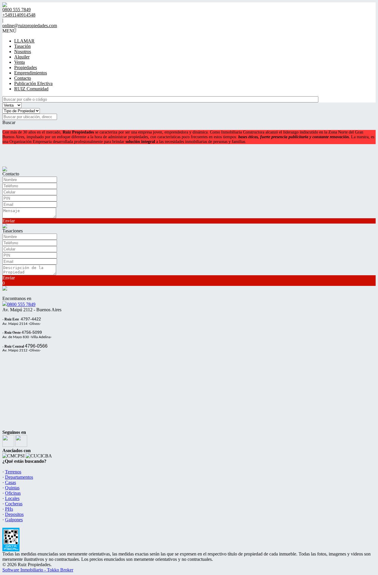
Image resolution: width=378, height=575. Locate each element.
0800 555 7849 (21, 304)
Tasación (22, 46)
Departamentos (19, 477)
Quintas (12, 487)
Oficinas (13, 493)
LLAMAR (24, 40)
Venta (19, 62)
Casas (10, 482)
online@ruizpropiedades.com (29, 25)
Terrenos (13, 471)
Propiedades (25, 67)
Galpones (14, 519)
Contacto (22, 78)
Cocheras (13, 503)
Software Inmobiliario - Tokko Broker (37, 569)
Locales (12, 498)
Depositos (14, 514)
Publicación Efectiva (33, 83)
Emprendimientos (30, 72)
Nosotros (22, 51)
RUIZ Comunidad (31, 88)
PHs (9, 509)
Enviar (8, 220)
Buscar (8, 122)
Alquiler (22, 56)
